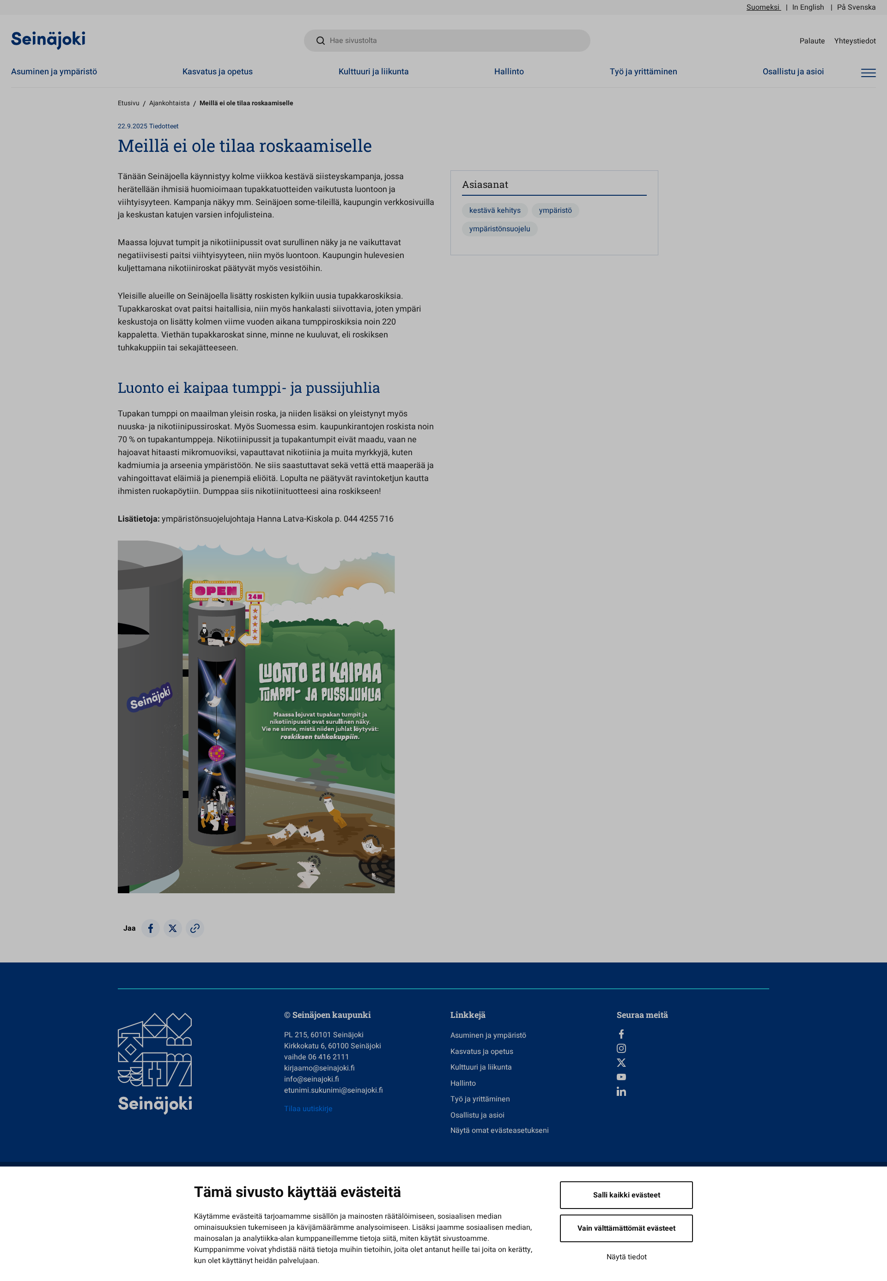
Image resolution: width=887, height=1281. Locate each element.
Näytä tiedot (627, 1257)
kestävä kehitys (495, 210)
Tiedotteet (164, 126)
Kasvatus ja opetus (217, 72)
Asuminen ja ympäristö (54, 72)
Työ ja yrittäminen (643, 72)
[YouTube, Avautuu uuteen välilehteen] (693, 1077)
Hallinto (509, 72)
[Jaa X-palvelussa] (173, 928)
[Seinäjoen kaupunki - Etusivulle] (48, 40)
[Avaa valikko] (868, 73)
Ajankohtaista (169, 103)
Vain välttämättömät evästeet (626, 1228)
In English (808, 7)
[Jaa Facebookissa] (150, 928)
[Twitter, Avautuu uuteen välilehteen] (693, 1062)
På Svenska (856, 7)
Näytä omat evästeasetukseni (499, 1130)
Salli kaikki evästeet (626, 1195)
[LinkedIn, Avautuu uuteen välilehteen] (693, 1091)
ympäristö (555, 210)
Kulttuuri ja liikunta (374, 72)
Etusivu (129, 103)
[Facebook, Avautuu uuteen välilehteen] (693, 1034)
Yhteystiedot (855, 40)
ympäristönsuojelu (499, 229)
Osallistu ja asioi (793, 72)
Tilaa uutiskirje (308, 1108)
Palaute (812, 40)
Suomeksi (763, 7)
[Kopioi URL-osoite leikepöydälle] (195, 928)
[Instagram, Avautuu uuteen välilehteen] (693, 1048)
